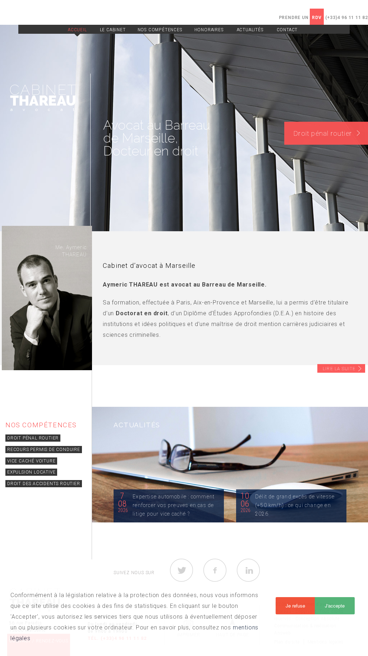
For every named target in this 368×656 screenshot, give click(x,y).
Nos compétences (160, 29)
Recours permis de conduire (43, 449)
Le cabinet (113, 29)
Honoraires (209, 29)
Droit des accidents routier (43, 483)
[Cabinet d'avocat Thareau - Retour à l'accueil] (43, 97)
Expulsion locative (31, 472)
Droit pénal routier (33, 438)
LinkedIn (248, 570)
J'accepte (335, 605)
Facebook (215, 570)
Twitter (181, 570)
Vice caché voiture (31, 461)
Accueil (77, 29)
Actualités (250, 29)
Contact (287, 29)
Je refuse (295, 605)
